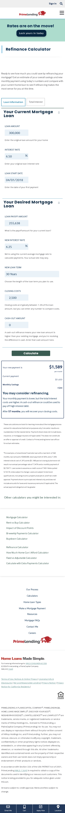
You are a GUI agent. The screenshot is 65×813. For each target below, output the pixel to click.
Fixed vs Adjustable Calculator (21, 557)
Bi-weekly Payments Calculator (22, 533)
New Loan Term (13, 267)
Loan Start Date (14, 173)
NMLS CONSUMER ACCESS (36, 663)
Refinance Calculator (17, 547)
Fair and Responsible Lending (27, 682)
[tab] (32, 114)
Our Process (32, 590)
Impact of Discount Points (20, 527)
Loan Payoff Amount (16, 216)
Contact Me (32, 627)
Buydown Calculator (16, 538)
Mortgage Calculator (17, 517)
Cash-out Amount (15, 318)
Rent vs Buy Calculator (18, 522)
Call (24, 810)
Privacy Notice (49, 682)
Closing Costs (13, 290)
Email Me (8, 810)
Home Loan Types (32, 602)
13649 (10, 669)
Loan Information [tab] (13, 102)
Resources (32, 614)
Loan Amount (12, 126)
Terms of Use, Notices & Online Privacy (19, 679)
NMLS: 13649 (21, 770)
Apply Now (41, 810)
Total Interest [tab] (36, 101)
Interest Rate (12, 149)
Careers (32, 633)
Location (60, 810)
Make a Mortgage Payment (32, 609)
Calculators (32, 596)
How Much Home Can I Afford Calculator (27, 552)
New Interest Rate (15, 240)
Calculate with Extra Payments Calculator (27, 563)
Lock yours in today (31, 33)
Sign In (53, 3)
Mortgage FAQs (32, 620)
